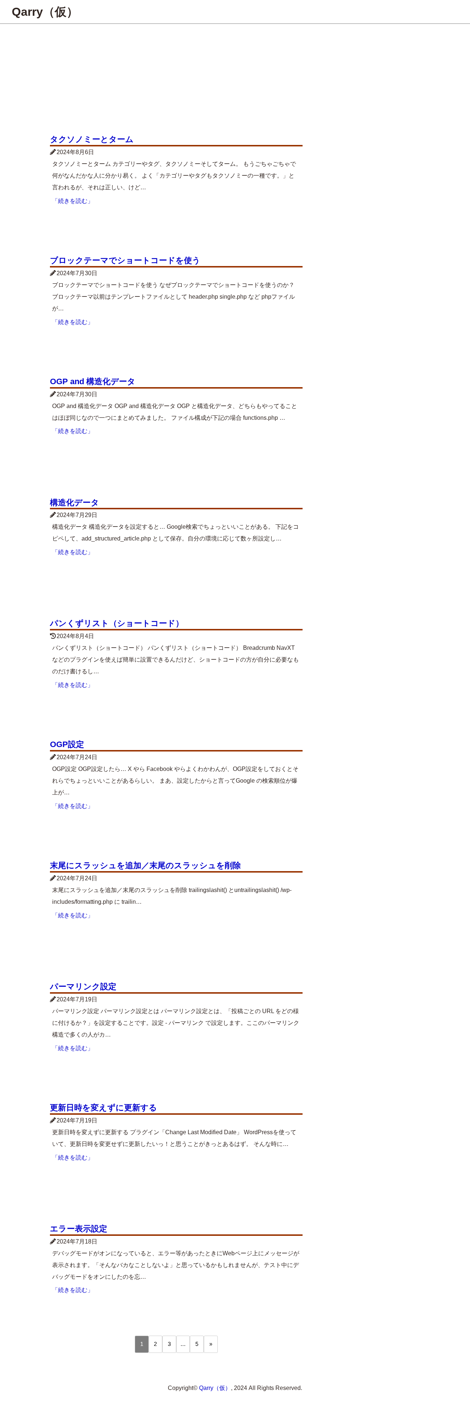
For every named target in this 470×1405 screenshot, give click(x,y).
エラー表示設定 (78, 1228)
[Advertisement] (235, 79)
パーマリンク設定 (83, 986)
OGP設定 (67, 744)
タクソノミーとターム (92, 139)
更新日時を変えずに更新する (103, 1107)
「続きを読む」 (72, 201)
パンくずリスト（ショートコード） (117, 623)
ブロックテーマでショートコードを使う (125, 260)
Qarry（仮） (45, 11)
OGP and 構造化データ (92, 381)
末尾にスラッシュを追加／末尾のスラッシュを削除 (145, 865)
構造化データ (74, 502)
